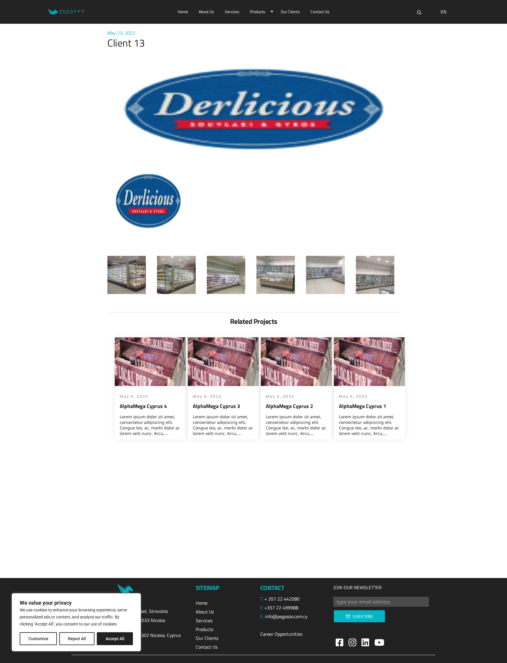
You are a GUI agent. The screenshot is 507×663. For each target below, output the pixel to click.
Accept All (115, 638)
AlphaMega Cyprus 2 (289, 406)
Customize (38, 638)
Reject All (77, 638)
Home (183, 11)
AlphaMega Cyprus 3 (216, 406)
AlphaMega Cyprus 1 (362, 406)
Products (257, 11)
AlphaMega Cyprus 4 (143, 406)
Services (232, 11)
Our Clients (290, 11)
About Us (206, 11)
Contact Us (319, 11)
